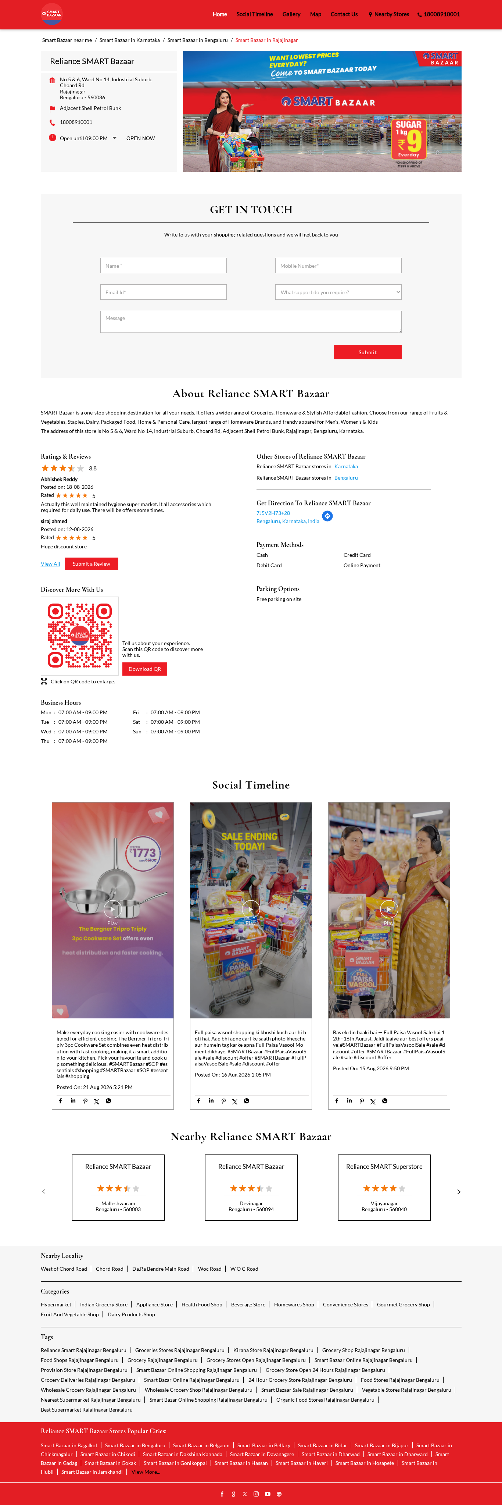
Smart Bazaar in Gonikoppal (175, 1463)
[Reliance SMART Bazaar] (52, 14)
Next (456, 1192)
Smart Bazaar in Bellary (263, 1445)
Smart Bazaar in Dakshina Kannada (182, 1454)
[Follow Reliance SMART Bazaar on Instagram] (256, 1494)
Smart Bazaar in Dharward (397, 1454)
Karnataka (346, 466)
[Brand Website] (279, 1494)
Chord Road (109, 1269)
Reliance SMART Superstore (384, 1166)
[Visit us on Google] (234, 1494)
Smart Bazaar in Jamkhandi (92, 1472)
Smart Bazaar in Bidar (322, 1445)
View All (50, 564)
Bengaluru (346, 477)
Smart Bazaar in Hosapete (365, 1463)
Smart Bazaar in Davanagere (262, 1454)
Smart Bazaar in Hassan (241, 1463)
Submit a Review (91, 564)
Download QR (145, 669)
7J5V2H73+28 (273, 513)
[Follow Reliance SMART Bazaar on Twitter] (245, 1494)
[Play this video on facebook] (113, 913)
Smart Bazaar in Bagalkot (69, 1445)
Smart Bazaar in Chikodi (107, 1454)
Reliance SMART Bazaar (118, 1166)
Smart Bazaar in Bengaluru (135, 1445)
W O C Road (244, 1269)
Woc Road (210, 1269)
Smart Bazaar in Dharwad (331, 1454)
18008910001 (76, 122)
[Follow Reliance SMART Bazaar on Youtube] (268, 1494)
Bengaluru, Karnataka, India (288, 521)
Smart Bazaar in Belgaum (201, 1445)
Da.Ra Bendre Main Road (160, 1269)
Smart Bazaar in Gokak (110, 1463)
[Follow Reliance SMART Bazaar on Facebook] (222, 1494)
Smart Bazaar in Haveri (302, 1463)
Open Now (140, 138)
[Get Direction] (327, 520)
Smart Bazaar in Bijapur (382, 1445)
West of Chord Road (64, 1269)
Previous (47, 1192)
